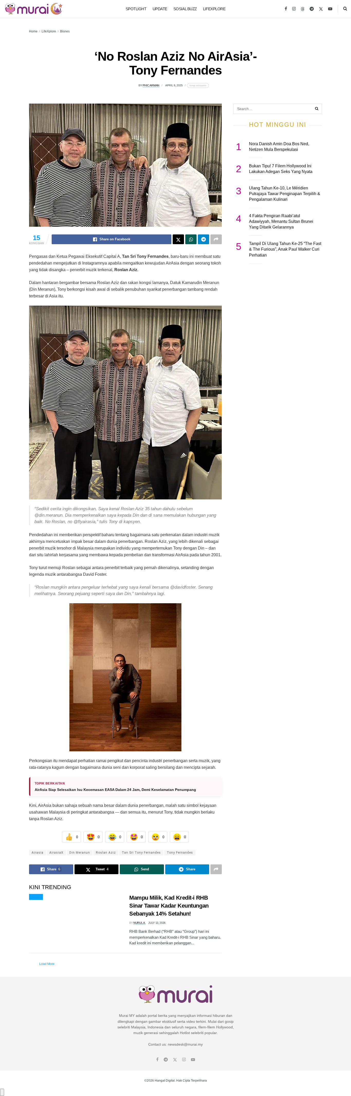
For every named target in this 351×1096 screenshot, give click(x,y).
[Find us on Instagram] (294, 9)
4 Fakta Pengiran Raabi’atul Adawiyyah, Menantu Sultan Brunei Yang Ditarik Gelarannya (281, 222)
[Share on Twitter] (178, 239)
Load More (46, 964)
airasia (37, 852)
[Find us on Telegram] (312, 9)
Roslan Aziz (106, 852)
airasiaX (56, 852)
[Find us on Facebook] (286, 9)
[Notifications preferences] (2, 1092)
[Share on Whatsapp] (191, 239)
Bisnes (65, 31)
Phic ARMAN (151, 85)
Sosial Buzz (185, 9)
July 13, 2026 (156, 922)
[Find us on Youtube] (330, 9)
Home (33, 31)
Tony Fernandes (180, 852)
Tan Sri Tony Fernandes (141, 852)
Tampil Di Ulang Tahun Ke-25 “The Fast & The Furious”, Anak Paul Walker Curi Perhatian (285, 249)
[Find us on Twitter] (321, 9)
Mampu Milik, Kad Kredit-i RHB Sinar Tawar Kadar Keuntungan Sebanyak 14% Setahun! (169, 905)
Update (160, 9)
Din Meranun (79, 852)
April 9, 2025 (173, 85)
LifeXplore (214, 9)
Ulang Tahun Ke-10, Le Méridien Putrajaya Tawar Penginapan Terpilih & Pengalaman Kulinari (284, 194)
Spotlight (136, 9)
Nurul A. (139, 922)
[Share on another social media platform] (216, 239)
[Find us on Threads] (302, 9)
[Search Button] (345, 9)
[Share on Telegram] (203, 239)
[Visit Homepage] (34, 9)
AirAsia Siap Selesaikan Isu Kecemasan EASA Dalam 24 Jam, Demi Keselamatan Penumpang (115, 790)
